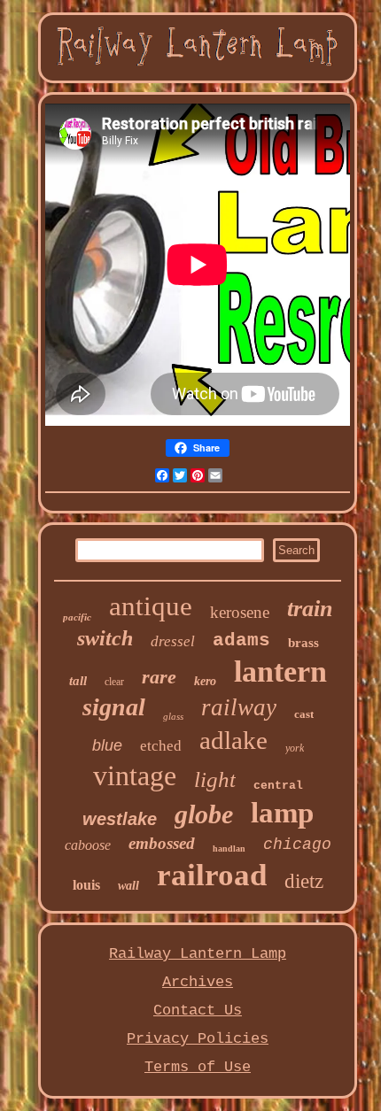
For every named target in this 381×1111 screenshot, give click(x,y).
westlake (119, 819)
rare (159, 677)
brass (303, 643)
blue (107, 745)
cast (304, 714)
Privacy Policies (197, 1038)
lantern (280, 671)
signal (113, 707)
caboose (88, 845)
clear (114, 681)
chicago (297, 844)
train (309, 608)
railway (238, 707)
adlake (233, 740)
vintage (134, 775)
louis (86, 884)
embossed (161, 843)
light (215, 779)
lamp (282, 813)
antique (150, 605)
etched (161, 745)
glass (173, 716)
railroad (212, 875)
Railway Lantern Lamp (197, 953)
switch (105, 638)
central (278, 785)
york (294, 748)
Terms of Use (197, 1067)
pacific (77, 617)
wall (128, 885)
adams (241, 640)
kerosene (239, 612)
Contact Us (197, 1010)
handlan (229, 848)
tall (78, 681)
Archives (197, 982)
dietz (303, 881)
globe (204, 814)
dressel (173, 641)
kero (205, 681)
